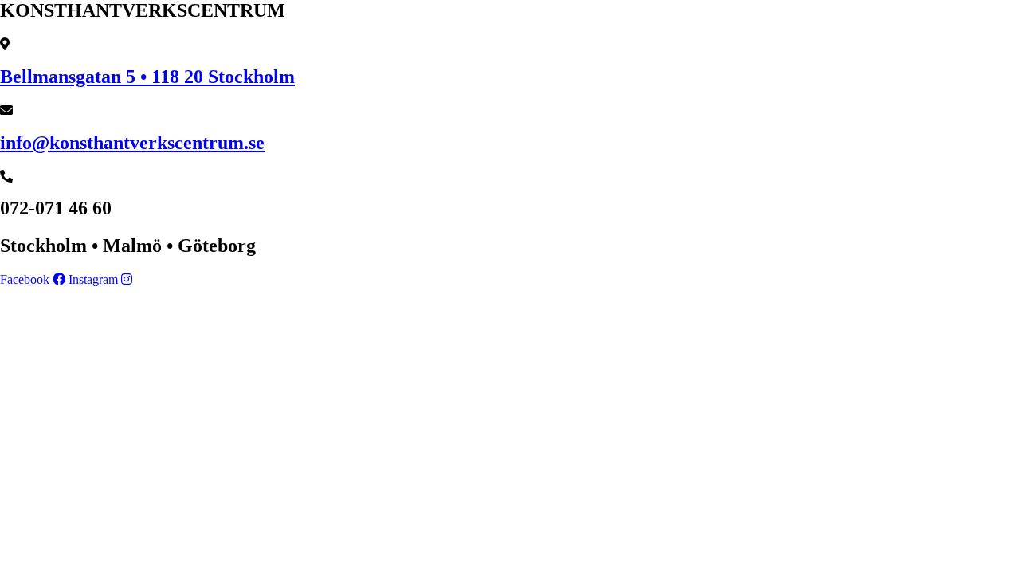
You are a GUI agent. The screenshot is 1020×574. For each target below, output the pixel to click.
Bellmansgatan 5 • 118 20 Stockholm (147, 76)
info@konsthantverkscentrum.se (132, 142)
